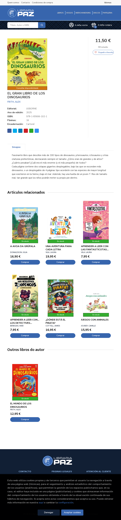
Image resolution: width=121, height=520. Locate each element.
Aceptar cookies (72, 512)
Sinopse (16, 147)
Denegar (48, 512)
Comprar (25, 262)
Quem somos (13, 2)
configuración (65, 502)
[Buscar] (41, 25)
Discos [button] (96, 13)
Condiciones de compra (42, 2)
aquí (41, 502)
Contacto (25, 2)
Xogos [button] (69, 13)
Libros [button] (60, 13)
